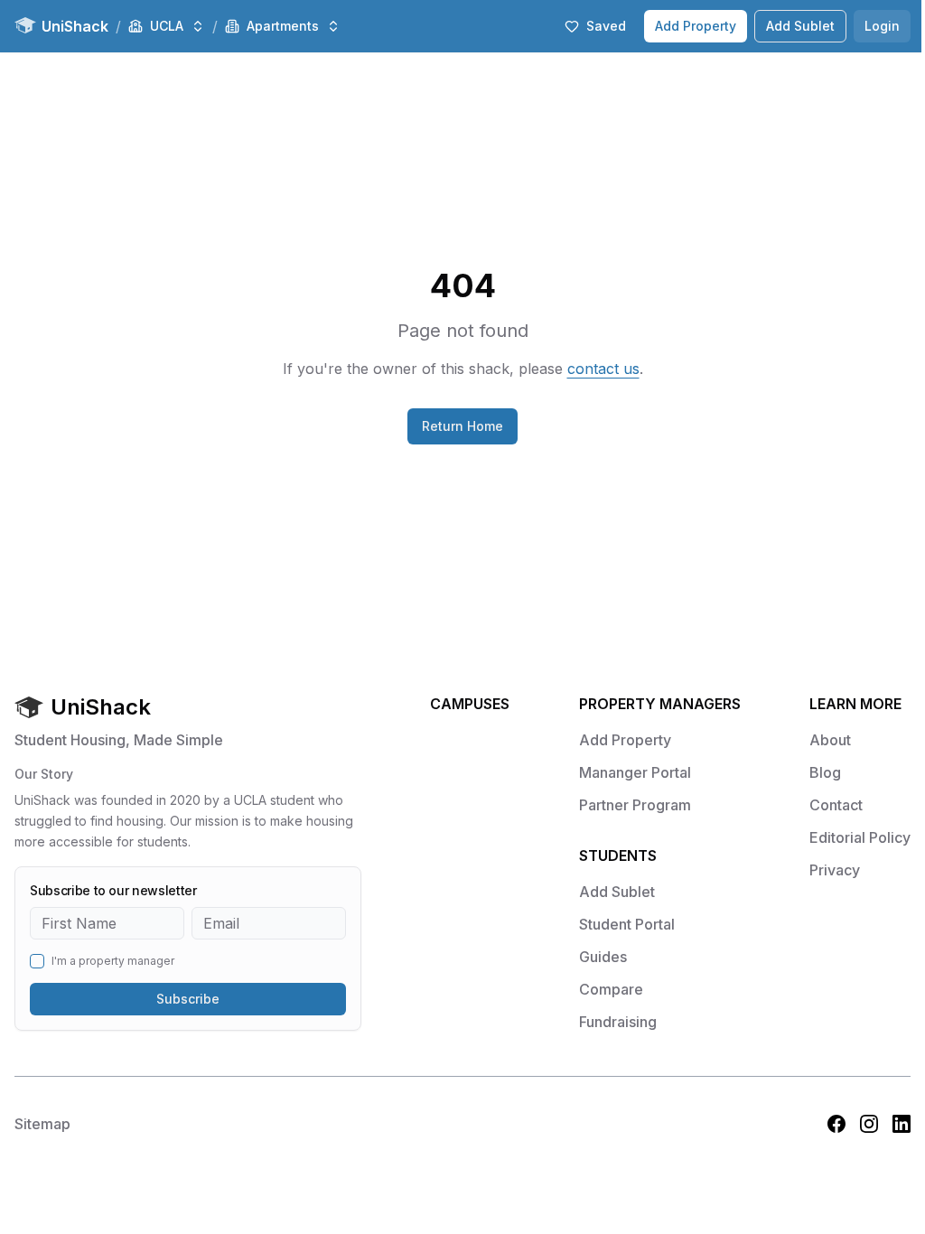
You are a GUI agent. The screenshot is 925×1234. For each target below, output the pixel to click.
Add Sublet (800, 25)
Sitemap (42, 1124)
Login (882, 25)
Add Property (695, 25)
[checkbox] (37, 961)
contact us (603, 369)
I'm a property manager (112, 961)
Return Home (462, 426)
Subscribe (188, 998)
